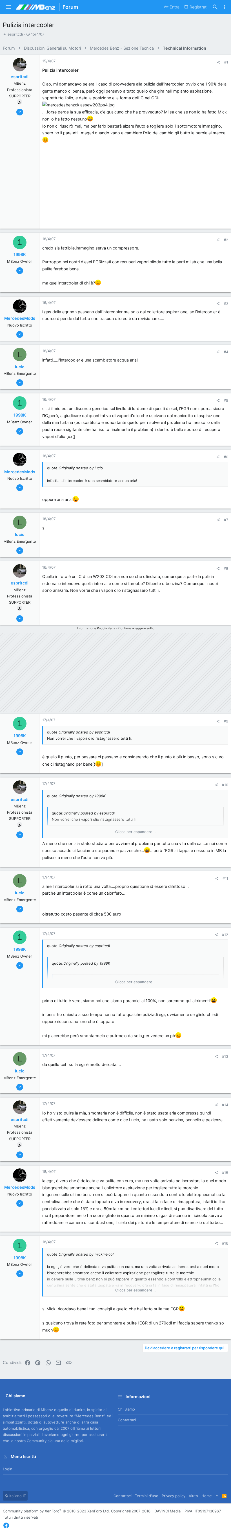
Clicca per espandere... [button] (135, 831)
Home (206, 1496)
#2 (226, 240)
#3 (226, 303)
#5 (226, 400)
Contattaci (127, 1420)
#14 (225, 1105)
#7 (226, 520)
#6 (226, 457)
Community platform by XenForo (56, 1511)
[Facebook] (6, 1525)
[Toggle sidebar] (224, 7)
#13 (225, 1056)
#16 (225, 1243)
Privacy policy (173, 1496)
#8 (226, 568)
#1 (226, 62)
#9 (226, 721)
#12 (225, 934)
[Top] (217, 1496)
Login (7, 1469)
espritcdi (15, 34)
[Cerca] (215, 7)
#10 (225, 785)
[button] (8, 7)
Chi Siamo (126, 1409)
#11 (225, 878)
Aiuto (193, 1496)
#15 (225, 1172)
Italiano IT (17, 1496)
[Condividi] (218, 62)
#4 (226, 352)
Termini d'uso (146, 1496)
